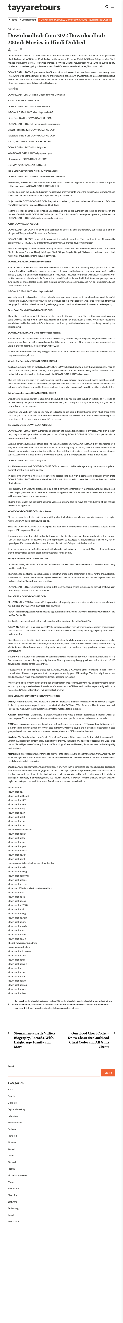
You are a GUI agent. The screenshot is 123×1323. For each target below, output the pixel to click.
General (12, 1162)
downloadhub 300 (35, 1001)
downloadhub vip (70, 1004)
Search (11, 1066)
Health (11, 1168)
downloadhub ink (88, 1001)
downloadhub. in (85, 1004)
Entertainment (14, 29)
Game (11, 1155)
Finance (12, 1142)
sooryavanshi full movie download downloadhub (35, 1008)
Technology (13, 1208)
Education (13, 1115)
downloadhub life (103, 1001)
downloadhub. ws (101, 1004)
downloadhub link (22, 1004)
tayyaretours (34, 6)
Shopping (12, 1195)
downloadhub (21, 1001)
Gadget (11, 1148)
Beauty (11, 1096)
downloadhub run (54, 1004)
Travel (11, 1214)
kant (14, 50)
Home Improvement (18, 1175)
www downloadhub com (68, 1008)
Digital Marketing (16, 1109)
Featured (12, 1135)
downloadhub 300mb (53, 1001)
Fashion (12, 1129)
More (10, 1181)
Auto (10, 1089)
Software (12, 1201)
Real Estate (13, 1188)
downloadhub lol (38, 1004)
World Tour (13, 1221)
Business (12, 1102)
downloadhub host (71, 1001)
